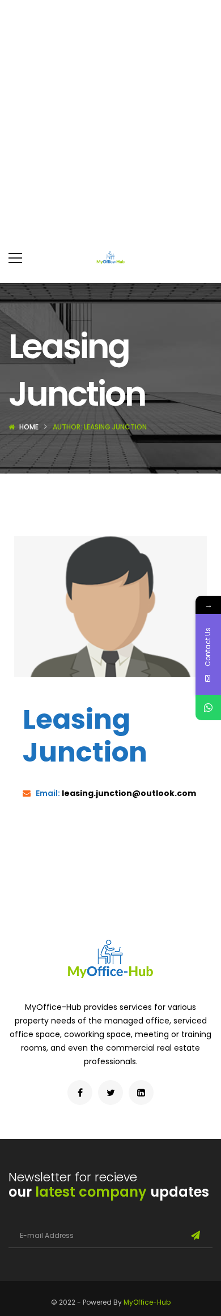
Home (29, 427)
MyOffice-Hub (147, 1302)
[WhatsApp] (208, 707)
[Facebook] (79, 1092)
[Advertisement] (110, 116)
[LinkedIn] (141, 1092)
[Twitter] (110, 1092)
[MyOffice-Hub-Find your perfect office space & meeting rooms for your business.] (110, 257)
